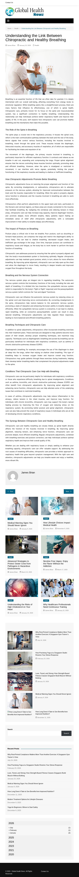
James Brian (11, 45)
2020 (11, 854)
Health (37, 45)
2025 (11, 837)
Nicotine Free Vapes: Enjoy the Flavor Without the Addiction (55, 563)
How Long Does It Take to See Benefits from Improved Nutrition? (31, 791)
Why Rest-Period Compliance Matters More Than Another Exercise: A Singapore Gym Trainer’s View (53, 634)
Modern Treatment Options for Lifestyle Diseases (25, 799)
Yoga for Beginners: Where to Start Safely (23, 807)
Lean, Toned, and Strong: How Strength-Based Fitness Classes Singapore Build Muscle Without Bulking (53, 676)
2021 (11, 850)
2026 (11, 823)
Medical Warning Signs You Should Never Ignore (53, 694)
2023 (11, 846)
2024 (11, 841)
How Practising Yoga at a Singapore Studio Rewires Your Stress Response (35, 765)
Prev (11, 491)
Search (10, 729)
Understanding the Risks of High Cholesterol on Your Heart (20, 607)
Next (67, 491)
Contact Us (9, 2)
